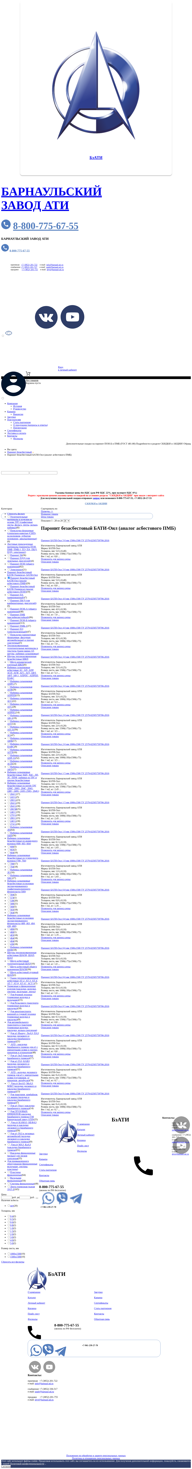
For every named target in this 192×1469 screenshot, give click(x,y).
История (17, 406)
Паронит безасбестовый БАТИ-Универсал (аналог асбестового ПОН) (21, 589)
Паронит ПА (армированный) (15, 596)
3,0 (11, 1237)
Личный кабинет (85, 1135)
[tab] (20, 508)
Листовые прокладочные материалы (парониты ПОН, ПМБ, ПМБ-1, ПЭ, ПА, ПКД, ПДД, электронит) (22, 548)
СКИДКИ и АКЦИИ (96, 503)
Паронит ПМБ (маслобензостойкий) (18, 616)
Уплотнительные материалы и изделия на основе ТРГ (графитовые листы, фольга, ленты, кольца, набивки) (22, 522)
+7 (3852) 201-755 (30, 269)
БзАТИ (96, 157)
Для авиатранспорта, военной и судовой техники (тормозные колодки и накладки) (21, 1015)
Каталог (21, 470)
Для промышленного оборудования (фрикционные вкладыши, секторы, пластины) (22, 1165)
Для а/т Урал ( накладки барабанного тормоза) (20, 1107)
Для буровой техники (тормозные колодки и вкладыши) (19, 997)
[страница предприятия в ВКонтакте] (181, 1132)
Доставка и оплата (16, 433)
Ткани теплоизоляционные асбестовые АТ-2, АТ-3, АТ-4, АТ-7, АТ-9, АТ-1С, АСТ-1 (22, 981)
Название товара (49, 514)
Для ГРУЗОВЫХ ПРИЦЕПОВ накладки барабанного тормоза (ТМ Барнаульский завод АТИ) (20, 1115)
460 (12, 932)
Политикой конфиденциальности (27, 1463)
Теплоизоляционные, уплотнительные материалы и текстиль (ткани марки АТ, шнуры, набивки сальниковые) (23, 649)
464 (12, 938)
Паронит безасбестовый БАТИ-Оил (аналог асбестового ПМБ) (21, 581)
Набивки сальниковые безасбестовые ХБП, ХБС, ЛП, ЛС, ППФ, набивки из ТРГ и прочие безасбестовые (23, 776)
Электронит (16, 569)
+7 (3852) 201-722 (29, 265)
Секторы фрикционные (22, 1183)
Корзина (81, 1140)
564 (12, 912)
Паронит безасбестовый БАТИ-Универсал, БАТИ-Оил (22, 573)
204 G (13, 803)
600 (12, 846)
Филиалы (18, 438)
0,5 (11, 1219)
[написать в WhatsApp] (48, 1204)
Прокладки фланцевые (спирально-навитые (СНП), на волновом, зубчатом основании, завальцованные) (22, 534)
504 (12, 894)
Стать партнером (22, 422)
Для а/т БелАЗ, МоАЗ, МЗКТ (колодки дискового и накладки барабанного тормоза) (21, 1087)
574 (12, 897)
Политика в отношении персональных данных (96, 1458)
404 (12, 941)
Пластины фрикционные (14, 1173)
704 (12, 866)
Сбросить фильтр (16, 513)
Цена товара (47, 516)
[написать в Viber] (62, 1204)
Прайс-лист (19, 487)
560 (12, 906)
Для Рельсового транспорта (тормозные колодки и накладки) (22, 1006)
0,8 (11, 1225)
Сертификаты (14, 430)
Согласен (6, 1466)
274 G (13, 824)
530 (12, 900)
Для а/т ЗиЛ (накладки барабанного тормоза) (20, 1056)
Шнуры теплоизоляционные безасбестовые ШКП (21, 657)
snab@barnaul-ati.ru (54, 267)
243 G (13, 797)
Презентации (20, 427)
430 (12, 944)
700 (12, 863)
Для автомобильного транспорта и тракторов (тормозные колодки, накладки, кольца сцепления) (22, 1026)
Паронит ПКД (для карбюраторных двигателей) (21, 601)
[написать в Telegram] (76, 1204)
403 (12, 935)
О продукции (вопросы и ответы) (30, 425)
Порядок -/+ (47, 511)
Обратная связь (47, 1181)
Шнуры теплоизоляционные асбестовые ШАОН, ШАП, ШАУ (21, 955)
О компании (83, 1124)
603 (12, 849)
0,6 (11, 1222)
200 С (13, 818)
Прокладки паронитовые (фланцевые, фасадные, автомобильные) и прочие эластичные (21, 638)
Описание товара (50, 561)
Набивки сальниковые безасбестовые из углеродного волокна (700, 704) (22, 858)
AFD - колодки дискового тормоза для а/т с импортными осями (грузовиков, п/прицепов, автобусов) (22, 1076)
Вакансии (18, 414)
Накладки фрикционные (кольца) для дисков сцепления (21, 1156)
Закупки (11, 417)
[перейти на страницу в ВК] (46, 328)
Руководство (19, 409)
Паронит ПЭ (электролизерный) (17, 630)
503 (12, 909)
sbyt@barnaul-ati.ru (55, 269)
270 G (13, 815)
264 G (13, 806)
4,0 (11, 1240)
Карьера (11, 411)
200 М (13, 809)
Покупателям (14, 419)
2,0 (11, 1234)
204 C (13, 794)
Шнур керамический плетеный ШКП (19, 663)
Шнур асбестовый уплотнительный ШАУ (19, 962)
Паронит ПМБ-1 (18, 626)
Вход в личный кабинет (67, 368)
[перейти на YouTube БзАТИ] (72, 328)
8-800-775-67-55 (45, 226)
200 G (13, 800)
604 (12, 852)
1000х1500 (15, 1253)
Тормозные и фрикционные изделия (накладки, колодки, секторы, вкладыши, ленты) (21, 989)
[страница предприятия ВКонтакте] (35, 1372)
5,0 (11, 1243)
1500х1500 (15, 1256)
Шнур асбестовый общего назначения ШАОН (22, 968)
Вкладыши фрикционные (14, 1179)
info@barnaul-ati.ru (54, 265)
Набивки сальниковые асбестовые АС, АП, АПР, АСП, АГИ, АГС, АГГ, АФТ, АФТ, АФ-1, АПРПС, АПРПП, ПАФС (23, 673)
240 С (13, 812)
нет (12, 1205)
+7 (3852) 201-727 (29, 267)
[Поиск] (37, 1198)
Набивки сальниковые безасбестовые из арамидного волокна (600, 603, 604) (22, 841)
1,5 (11, 1231)
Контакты (12, 436)
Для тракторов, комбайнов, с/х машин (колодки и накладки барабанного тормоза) (22, 1098)
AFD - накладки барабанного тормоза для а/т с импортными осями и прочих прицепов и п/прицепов (22, 1048)
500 (12, 903)
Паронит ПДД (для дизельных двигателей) (19, 559)
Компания (12, 403)
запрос (96, 498)
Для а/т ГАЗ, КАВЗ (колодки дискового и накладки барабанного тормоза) (18, 1065)
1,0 (11, 1228)
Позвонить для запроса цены (55, 559)
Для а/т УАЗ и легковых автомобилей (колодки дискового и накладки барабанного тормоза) (20, 1137)
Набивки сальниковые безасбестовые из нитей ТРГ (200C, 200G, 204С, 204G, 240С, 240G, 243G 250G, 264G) (23, 787)
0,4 (11, 1216)
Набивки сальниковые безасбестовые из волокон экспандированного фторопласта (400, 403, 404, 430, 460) (21, 920)
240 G (13, 821)
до (18, 1197)
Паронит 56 (16, 555)
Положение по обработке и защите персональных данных (96, 1455)
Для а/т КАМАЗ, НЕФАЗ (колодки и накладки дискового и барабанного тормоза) (21, 1126)
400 (12, 929)
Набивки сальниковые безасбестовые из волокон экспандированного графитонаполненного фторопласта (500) (20, 886)
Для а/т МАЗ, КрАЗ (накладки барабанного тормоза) (19, 1147)
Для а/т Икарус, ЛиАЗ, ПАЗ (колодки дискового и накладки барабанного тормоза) (23, 1037)
